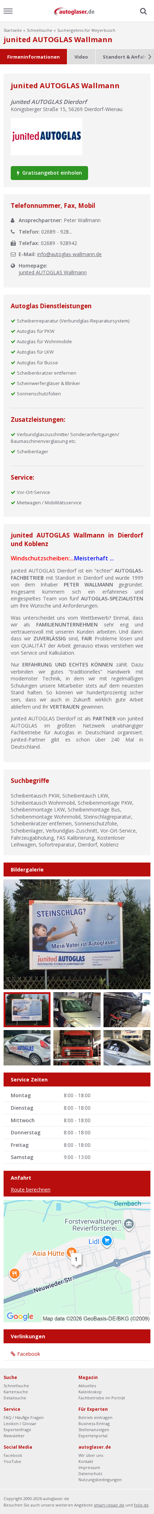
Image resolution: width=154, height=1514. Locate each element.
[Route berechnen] (77, 1260)
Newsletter (14, 1435)
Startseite (13, 30)
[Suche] (142, 11)
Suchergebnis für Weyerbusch (86, 30)
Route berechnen (30, 1189)
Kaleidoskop (90, 1391)
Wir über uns (90, 1455)
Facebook (28, 1353)
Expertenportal (92, 1435)
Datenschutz (90, 1473)
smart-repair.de (109, 1505)
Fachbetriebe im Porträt (101, 1397)
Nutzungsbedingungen (100, 1479)
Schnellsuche (39, 30)
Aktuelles (87, 1385)
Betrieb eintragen (95, 1417)
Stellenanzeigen (93, 1429)
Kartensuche (16, 1391)
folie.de (141, 1505)
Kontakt (85, 1461)
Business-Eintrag (94, 1423)
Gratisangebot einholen (51, 172)
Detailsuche (15, 1397)
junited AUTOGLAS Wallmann (53, 272)
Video (81, 57)
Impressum (89, 1467)
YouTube (12, 1461)
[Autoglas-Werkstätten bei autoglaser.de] (77, 11)
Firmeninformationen (33, 57)
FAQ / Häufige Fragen (24, 1417)
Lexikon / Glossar (20, 1423)
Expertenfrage (17, 1429)
